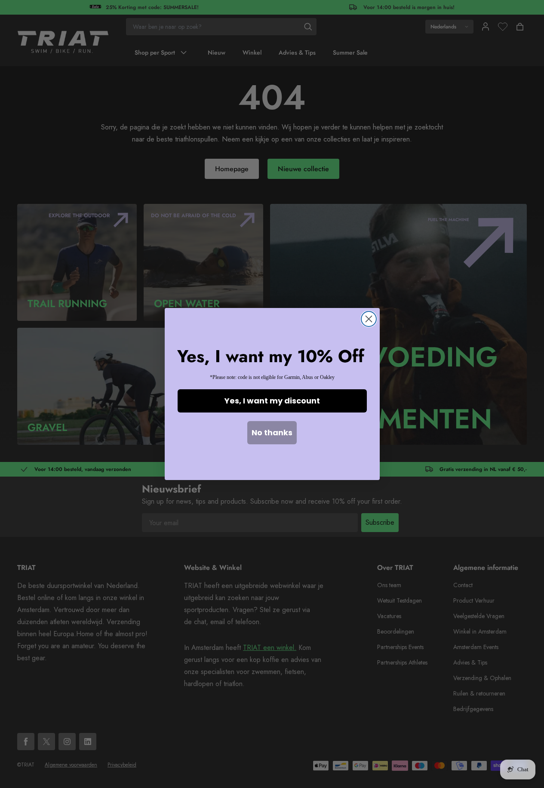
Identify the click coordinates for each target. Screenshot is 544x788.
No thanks (272, 432)
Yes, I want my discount (272, 400)
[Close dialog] (368, 318)
